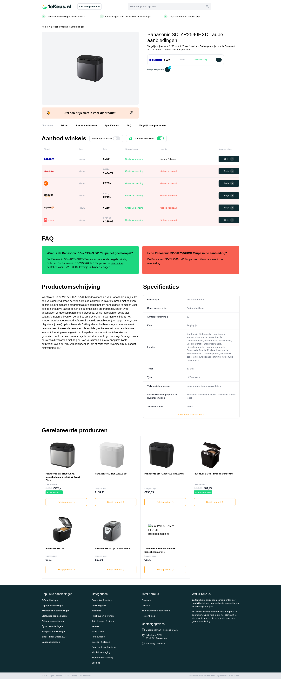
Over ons (146, 600)
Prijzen (64, 125)
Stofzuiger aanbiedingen (54, 616)
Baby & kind (98, 631)
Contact (146, 605)
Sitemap (96, 662)
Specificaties (112, 125)
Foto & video (98, 636)
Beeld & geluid (99, 605)
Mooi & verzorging (101, 652)
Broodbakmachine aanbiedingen (67, 26)
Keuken (96, 626)
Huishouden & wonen (103, 616)
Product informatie (86, 125)
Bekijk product (65, 502)
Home (45, 26)
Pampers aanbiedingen (54, 631)
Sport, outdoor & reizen (104, 647)
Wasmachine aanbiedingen (55, 610)
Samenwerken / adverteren (156, 610)
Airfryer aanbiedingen (53, 621)
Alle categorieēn (88, 6)
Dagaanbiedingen (51, 642)
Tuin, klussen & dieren (103, 621)
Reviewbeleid (148, 616)
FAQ (129, 125)
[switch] (116, 138)
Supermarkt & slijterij (102, 657)
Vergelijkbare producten (152, 125)
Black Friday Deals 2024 (54, 636)
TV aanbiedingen (50, 600)
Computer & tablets (102, 600)
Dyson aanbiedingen (52, 626)
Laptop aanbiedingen (52, 605)
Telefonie (96, 610)
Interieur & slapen (101, 642)
